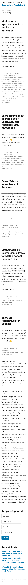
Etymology (11, 85)
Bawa (21, 77)
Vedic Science (17, 98)
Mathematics (13, 87)
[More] (24, 5)
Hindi (2, 87)
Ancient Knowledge (8, 77)
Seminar (22, 95)
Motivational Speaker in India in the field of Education (12, 26)
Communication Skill (16, 79)
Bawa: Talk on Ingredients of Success (9, 184)
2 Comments (6, 102)
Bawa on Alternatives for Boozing (10, 320)
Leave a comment (7, 168)
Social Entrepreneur (6, 97)
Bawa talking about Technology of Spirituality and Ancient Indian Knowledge (12, 121)
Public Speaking (10, 91)
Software (14, 97)
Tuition (11, 98)
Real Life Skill (18, 91)
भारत (7, 100)
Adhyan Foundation (15, 5)
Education (5, 75)
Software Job (20, 97)
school (8, 164)
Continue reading (7, 66)
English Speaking (18, 83)
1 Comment (6, 236)
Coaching (7, 79)
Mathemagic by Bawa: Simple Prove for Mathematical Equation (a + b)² (13, 254)
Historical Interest (7, 154)
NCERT (19, 89)
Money (19, 87)
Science (12, 95)
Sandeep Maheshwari (6, 93)
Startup (3, 98)
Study (7, 98)
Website (3, 100)
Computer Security (19, 81)
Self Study (17, 95)
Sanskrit (15, 93)
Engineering (10, 83)
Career (3, 79)
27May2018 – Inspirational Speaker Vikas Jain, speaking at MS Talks (13, 569)
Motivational (12, 75)
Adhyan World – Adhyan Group (13, 2)
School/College (5, 95)
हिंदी (9, 100)
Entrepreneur (4, 85)
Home (3, 5)
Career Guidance (7, 227)
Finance (16, 85)
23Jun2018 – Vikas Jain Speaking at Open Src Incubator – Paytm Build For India (12, 561)
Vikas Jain (5, 73)
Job (9, 87)
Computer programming (7, 81)
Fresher (21, 85)
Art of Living (17, 77)
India (6, 87)
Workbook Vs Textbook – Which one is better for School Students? (14, 553)
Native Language (12, 89)
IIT (13, 300)
